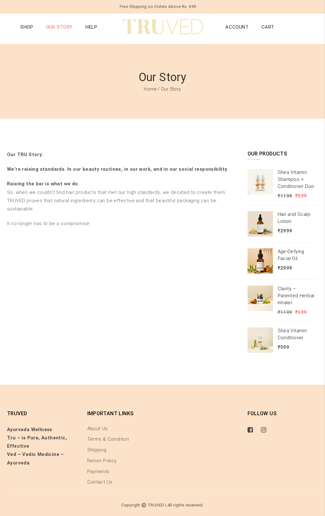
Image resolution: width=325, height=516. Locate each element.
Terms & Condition (108, 439)
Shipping (97, 450)
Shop (26, 27)
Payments (98, 471)
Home (150, 89)
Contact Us (100, 482)
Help (91, 27)
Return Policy (102, 461)
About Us (97, 428)
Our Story (59, 27)
